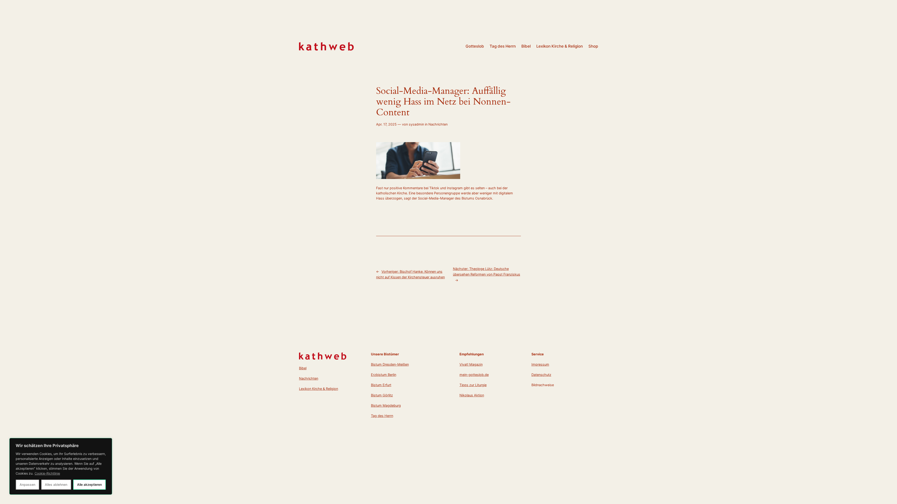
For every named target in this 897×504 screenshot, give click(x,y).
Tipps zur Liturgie (473, 385)
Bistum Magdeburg (386, 405)
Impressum (540, 364)
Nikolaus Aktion (471, 395)
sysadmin (416, 124)
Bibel (302, 368)
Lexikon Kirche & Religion (318, 389)
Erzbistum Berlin (383, 375)
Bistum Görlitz (382, 395)
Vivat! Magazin (471, 364)
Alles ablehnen (56, 484)
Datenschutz (541, 375)
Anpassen (27, 484)
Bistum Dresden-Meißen (390, 364)
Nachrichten (438, 124)
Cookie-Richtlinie (47, 473)
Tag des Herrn (382, 416)
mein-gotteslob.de (474, 375)
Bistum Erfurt (381, 385)
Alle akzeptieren (89, 484)
